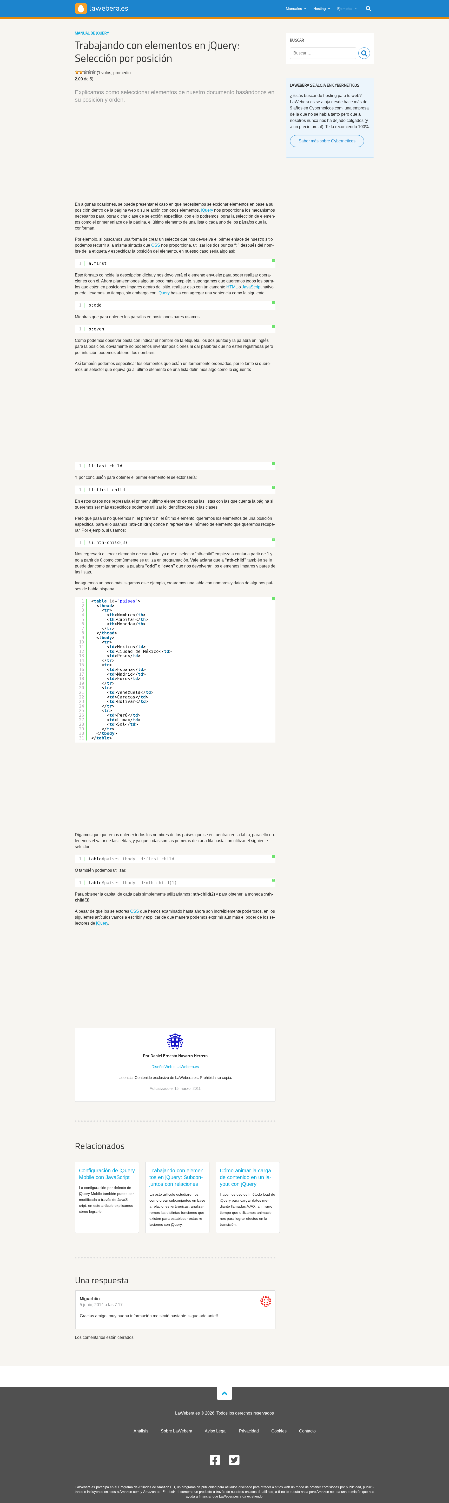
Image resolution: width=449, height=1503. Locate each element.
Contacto (307, 1431)
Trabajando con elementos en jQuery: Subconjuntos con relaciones (177, 1177)
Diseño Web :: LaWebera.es (175, 1066)
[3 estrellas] (85, 72)
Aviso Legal (216, 1431)
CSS (155, 245)
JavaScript (251, 287)
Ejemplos (344, 8)
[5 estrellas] (93, 72)
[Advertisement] (175, 156)
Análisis (141, 1431)
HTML (231, 287)
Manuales (294, 8)
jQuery (207, 210)
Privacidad (249, 1431)
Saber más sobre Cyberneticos (327, 141)
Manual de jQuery (92, 33)
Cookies (279, 1431)
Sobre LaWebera (176, 1431)
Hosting (319, 8)
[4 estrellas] (89, 72)
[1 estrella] (77, 72)
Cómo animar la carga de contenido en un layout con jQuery (245, 1177)
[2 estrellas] (81, 72)
